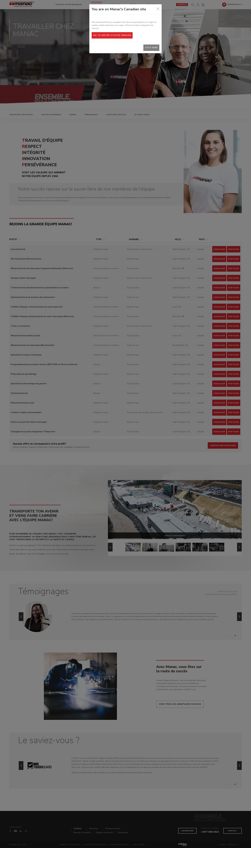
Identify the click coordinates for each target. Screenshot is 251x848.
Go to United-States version (112, 35)
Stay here (151, 47)
